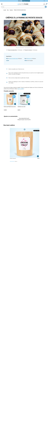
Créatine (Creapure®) (13, 158)
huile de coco (29, 58)
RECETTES (24, 14)
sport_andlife (21, 88)
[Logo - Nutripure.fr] (23, 4)
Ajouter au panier (38, 156)
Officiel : (24, 0)
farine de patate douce (13, 58)
